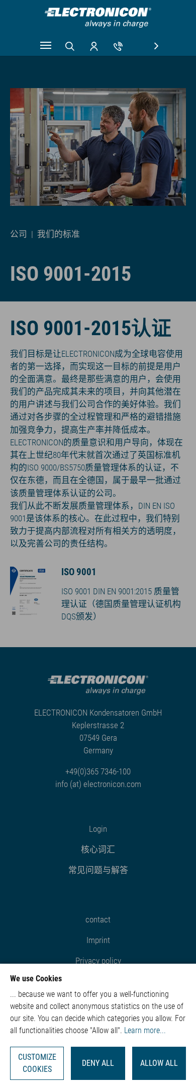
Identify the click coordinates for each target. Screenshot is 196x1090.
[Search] (69, 45)
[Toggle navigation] (46, 45)
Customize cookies (37, 1063)
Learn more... (145, 1030)
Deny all (98, 1063)
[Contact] (118, 45)
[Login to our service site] (94, 45)
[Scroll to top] (173, 1067)
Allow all (159, 1063)
